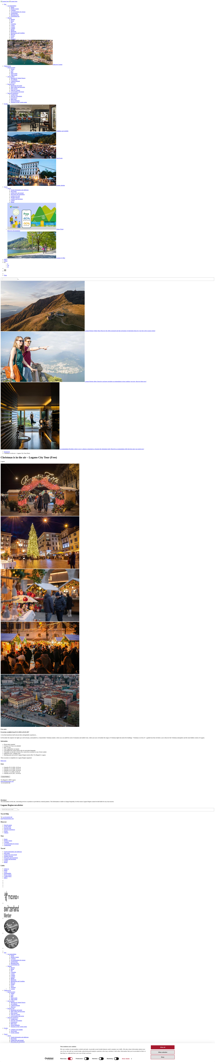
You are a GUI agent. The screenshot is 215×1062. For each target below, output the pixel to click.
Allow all (162, 1047)
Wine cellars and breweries (18, 87)
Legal (5, 872)
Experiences (14, 97)
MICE (5, 259)
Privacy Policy (8, 875)
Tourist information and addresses (20, 190)
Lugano (13, 989)
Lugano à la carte (15, 196)
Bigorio (13, 19)
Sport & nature (11, 67)
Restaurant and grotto (16, 85)
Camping (13, 10)
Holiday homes (15, 8)
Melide (12, 30)
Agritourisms (14, 13)
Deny (162, 1057)
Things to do (7, 66)
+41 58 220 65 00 (7, 817)
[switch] (86, 1058)
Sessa (12, 37)
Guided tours (14, 94)
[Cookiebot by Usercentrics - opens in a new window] (49, 1058)
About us (6, 869)
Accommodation (11, 5)
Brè (12, 22)
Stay (5, 4)
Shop (5, 275)
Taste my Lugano (15, 90)
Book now (3, 760)
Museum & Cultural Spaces (18, 78)
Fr (8, 267)
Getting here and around (17, 193)
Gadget (13, 200)
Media (5, 870)
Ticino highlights (15, 100)
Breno (12, 21)
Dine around (14, 88)
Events (6, 104)
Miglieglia (13, 31)
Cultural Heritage (15, 81)
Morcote (13, 34)
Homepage (7, 452)
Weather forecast (15, 197)
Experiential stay (15, 16)
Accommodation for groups (18, 12)
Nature (12, 69)
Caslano (13, 27)
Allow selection (162, 1052)
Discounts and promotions (18, 194)
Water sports (14, 73)
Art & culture (10, 76)
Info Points (14, 191)
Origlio (13, 36)
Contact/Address (5, 776)
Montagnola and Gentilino (18, 33)
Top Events (14, 1031)
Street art (13, 82)
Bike (12, 72)
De (8, 265)
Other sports (14, 75)
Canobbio (13, 24)
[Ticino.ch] (11, 903)
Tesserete (13, 39)
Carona (13, 25)
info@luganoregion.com (7, 781)
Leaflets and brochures (17, 199)
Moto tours (14, 99)
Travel (5, 187)
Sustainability (7, 873)
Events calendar (15, 1032)
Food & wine (10, 84)
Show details (126, 1058)
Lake (12, 70)
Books (12, 202)
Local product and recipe (17, 91)
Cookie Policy (8, 876)
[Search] (18, 279)
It (7, 264)
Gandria (13, 28)
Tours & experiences (12, 93)
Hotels (12, 7)
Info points (7, 853)
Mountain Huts (15, 15)
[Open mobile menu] (5, 271)
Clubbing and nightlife (17, 1029)
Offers (5, 261)
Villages (9, 18)
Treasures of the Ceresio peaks (19, 102)
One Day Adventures (16, 96)
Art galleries (14, 79)
